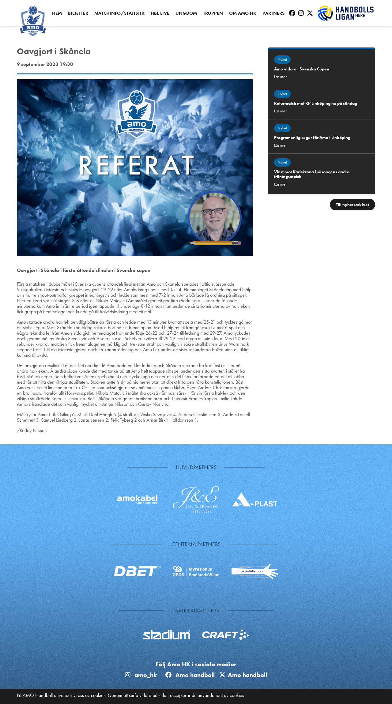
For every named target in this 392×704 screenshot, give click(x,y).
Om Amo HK (242, 13)
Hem (57, 13)
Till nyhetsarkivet (352, 204)
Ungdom (186, 13)
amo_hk (145, 675)
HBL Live (160, 13)
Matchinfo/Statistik (119, 13)
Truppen (213, 13)
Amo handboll (196, 675)
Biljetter (78, 13)
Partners (273, 13)
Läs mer (280, 76)
